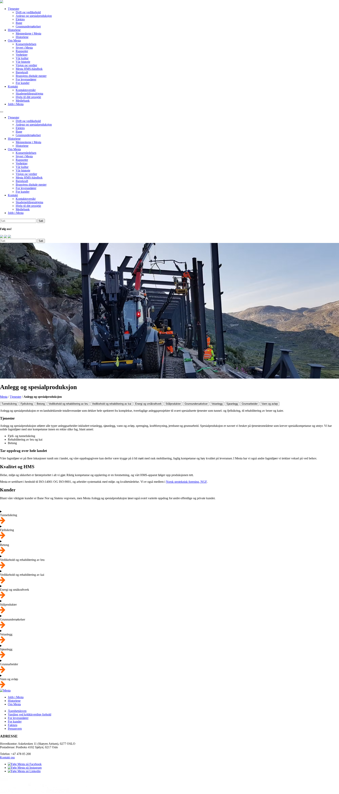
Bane (19, 23)
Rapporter (22, 51)
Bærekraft (22, 72)
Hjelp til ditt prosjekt (28, 97)
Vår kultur (22, 58)
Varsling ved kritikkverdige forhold (29, 714)
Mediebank (23, 100)
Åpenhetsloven (17, 711)
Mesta (3, 396)
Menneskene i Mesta (28, 33)
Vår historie (23, 61)
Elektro (20, 19)
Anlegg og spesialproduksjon (34, 15)
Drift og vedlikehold (28, 12)
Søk (41, 240)
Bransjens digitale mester (31, 76)
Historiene (14, 30)
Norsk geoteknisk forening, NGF (186, 481)
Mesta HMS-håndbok (29, 68)
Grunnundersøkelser (28, 26)
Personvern (15, 728)
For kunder (22, 83)
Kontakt (13, 86)
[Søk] (1, 111)
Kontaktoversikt (26, 90)
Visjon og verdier (26, 65)
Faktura (12, 725)
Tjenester (13, 8)
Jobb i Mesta (16, 104)
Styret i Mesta (24, 47)
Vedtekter (21, 54)
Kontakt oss (7, 757)
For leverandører (26, 79)
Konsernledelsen (26, 44)
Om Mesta (14, 40)
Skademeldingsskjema (29, 93)
